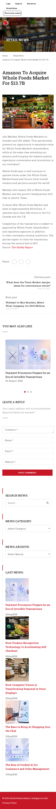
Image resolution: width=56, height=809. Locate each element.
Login (8, 4)
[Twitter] (21, 261)
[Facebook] (14, 261)
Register (18, 4)
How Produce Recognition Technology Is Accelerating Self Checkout (25, 646)
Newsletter (31, 4)
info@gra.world (39, 798)
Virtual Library (11, 8)
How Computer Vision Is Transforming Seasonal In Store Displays (25, 688)
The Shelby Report (22, 247)
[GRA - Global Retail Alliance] (17, 23)
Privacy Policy (9, 802)
